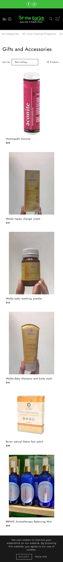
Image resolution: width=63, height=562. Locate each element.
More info (41, 556)
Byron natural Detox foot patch (24, 441)
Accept (24, 556)
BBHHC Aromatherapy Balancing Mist (29, 521)
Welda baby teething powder (24, 298)
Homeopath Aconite (18, 139)
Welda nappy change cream (23, 219)
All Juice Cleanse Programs (39, 33)
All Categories (10, 33)
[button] (4, 100)
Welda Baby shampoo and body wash (29, 378)
